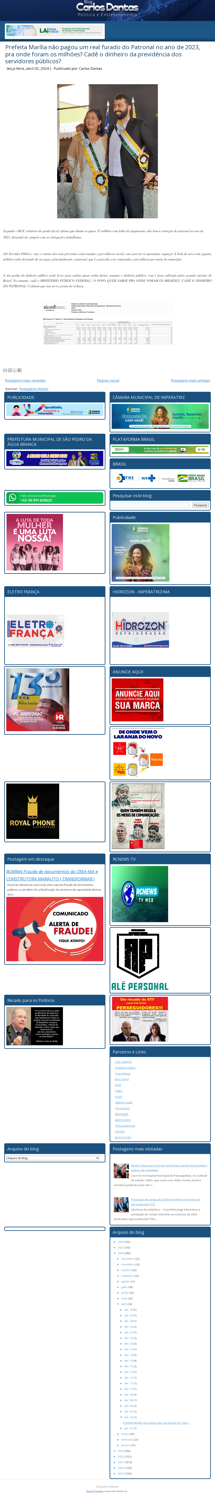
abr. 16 (129, 1360)
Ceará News (123, 1073)
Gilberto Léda (123, 1102)
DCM (118, 1085)
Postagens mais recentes (25, 380)
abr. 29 (129, 1315)
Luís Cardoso (123, 1062)
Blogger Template (95, 1491)
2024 (121, 1253)
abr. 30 (129, 1310)
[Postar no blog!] (10, 370)
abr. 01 (129, 1428)
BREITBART (121, 1114)
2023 (121, 1451)
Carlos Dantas (90, 68)
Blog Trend (122, 1079)
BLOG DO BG (123, 1137)
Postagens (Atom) (33, 388)
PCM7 (118, 1097)
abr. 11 (129, 1383)
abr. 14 (129, 1372)
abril (124, 1304)
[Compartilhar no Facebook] (19, 370)
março (125, 1434)
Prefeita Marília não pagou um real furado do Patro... (156, 1423)
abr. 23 (129, 1332)
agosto (126, 1281)
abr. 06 (129, 1406)
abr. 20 (129, 1343)
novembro (128, 1264)
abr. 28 (129, 1321)
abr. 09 (129, 1394)
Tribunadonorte (125, 1126)
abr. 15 (129, 1366)
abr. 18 (129, 1355)
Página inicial (108, 380)
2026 (121, 1242)
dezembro (128, 1259)
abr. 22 (129, 1338)
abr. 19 (129, 1349)
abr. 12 (129, 1377)
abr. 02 (129, 1417)
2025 (121, 1247)
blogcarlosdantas (107, 1486)
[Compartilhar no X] (15, 370)
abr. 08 (129, 1400)
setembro (127, 1276)
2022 (121, 1456)
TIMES (119, 1091)
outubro (126, 1270)
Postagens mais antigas (190, 380)
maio (124, 1298)
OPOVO (120, 1131)
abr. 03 (129, 1411)
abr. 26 (129, 1327)
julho (124, 1287)
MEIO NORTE (123, 1120)
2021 (121, 1462)
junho (125, 1293)
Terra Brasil (122, 1108)
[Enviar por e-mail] (5, 370)
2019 (121, 1473)
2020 (121, 1468)
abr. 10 (129, 1389)
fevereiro (127, 1439)
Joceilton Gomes (125, 1068)
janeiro (126, 1445)
